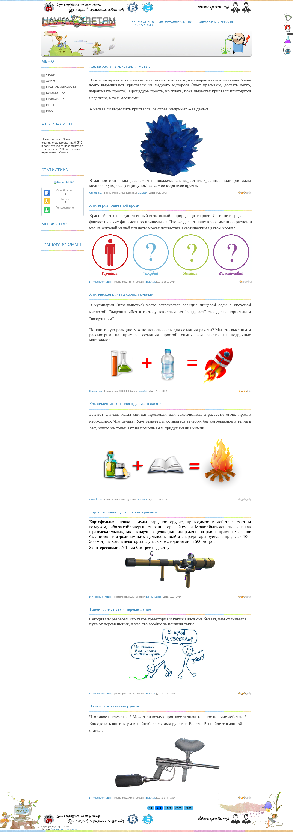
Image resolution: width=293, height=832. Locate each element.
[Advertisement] (62, 320)
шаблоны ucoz (237, 828)
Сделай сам (95, 192)
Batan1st (142, 192)
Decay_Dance (153, 597)
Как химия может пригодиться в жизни (125, 403)
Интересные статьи (100, 281)
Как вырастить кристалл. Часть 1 (120, 66)
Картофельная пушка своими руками (123, 512)
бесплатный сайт (60, 829)
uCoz (75, 829)
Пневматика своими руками (114, 706)
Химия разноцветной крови (114, 205)
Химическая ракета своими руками (121, 294)
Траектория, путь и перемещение (120, 609)
